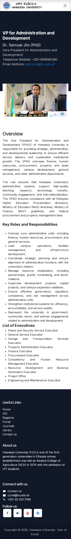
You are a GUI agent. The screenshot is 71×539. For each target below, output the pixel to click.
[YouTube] (28, 513)
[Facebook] (7, 513)
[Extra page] (17, 513)
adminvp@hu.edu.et (40, 64)
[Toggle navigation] (65, 5)
